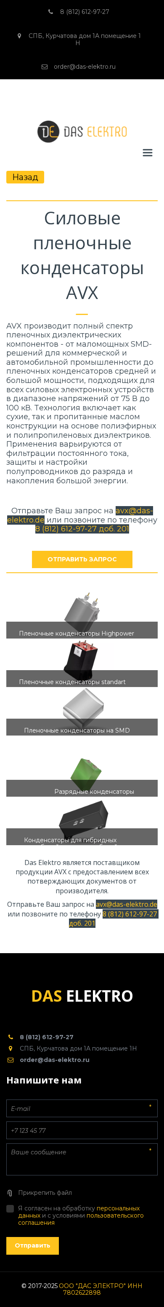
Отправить (32, 1245)
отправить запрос (82, 559)
